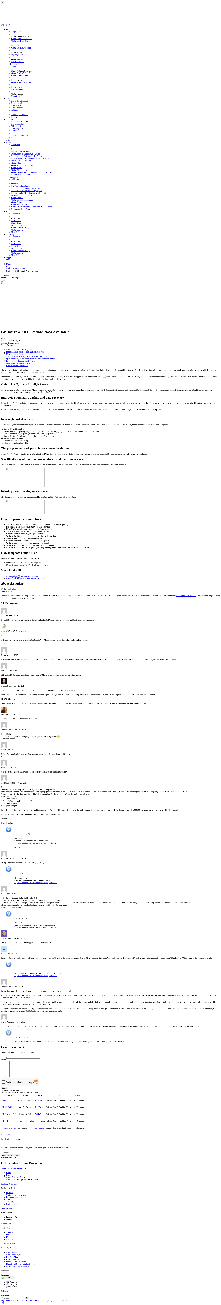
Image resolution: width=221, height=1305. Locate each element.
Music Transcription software (18, 1266)
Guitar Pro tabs (12, 1204)
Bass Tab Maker (12, 1257)
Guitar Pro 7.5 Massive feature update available (25, 578)
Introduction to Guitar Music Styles (25, 154)
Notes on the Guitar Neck (21, 161)
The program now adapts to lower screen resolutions (27, 356)
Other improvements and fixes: (18, 363)
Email (3, 1060)
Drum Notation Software (16, 1262)
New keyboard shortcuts (16, 354)
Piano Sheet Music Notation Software (21, 1264)
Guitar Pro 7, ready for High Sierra (20, 349)
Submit (4, 1088)
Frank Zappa (40, 1121)
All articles (15, 214)
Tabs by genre (17, 108)
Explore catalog (17, 103)
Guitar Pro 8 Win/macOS (21, 39)
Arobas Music (6, 1224)
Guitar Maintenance (19, 170)
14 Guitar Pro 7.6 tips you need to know (22, 576)
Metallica (38, 1100)
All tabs (14, 110)
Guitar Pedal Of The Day (186, 596)
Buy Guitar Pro (19, 1168)
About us (10, 1232)
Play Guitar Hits (17, 62)
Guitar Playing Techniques (22, 165)
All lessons (15, 144)
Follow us (5, 1291)
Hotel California (9, 1107)
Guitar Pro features (8, 1244)
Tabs (8, 98)
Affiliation (10, 1239)
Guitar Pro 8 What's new (16, 1195)
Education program (14, 1197)
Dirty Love (7, 1121)
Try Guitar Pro (7, 1168)
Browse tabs (6, 1135)
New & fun (15, 232)
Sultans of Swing (9, 1128)
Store (8, 260)
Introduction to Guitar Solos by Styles (26, 156)
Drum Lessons (17, 225)
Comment (5, 1076)
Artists (8, 140)
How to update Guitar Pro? (17, 366)
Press (8, 1235)
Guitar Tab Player (13, 1255)
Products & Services (9, 1184)
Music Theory (17, 223)
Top (2, 1303)
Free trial (9, 1192)
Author (4, 1057)
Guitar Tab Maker (13, 1252)
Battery (5, 1100)
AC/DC (38, 1114)
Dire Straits (39, 1128)
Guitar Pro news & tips (20, 227)
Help (8, 1237)
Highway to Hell (9, 1114)
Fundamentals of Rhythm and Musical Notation (30, 158)
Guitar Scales (16, 168)
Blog (8, 211)
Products (9, 29)
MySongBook (17, 55)
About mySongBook (19, 115)
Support (9, 257)
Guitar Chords (17, 163)
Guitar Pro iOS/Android (21, 48)
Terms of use (22, 1300)
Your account (6, 1208)
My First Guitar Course (20, 151)
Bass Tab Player (12, 1259)
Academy (10, 142)
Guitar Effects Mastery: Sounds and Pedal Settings (31, 172)
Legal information (8, 1300)
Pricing (14, 117)
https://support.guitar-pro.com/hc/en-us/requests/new (35, 843)
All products (16, 32)
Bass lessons (16, 221)
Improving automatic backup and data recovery (25, 352)
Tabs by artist (16, 105)
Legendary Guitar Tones (21, 174)
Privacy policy (47, 1300)
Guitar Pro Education (19, 41)
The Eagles (39, 1107)
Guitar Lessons (17, 230)
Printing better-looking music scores (20, 361)
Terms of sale (34, 1300)
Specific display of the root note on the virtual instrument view (31, 359)
